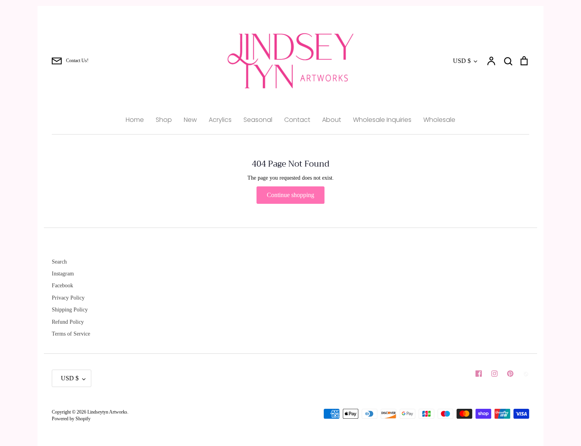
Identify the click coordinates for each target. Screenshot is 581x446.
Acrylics (220, 119)
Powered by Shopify (71, 418)
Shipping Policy (70, 310)
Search (59, 262)
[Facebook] (479, 373)
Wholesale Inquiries (382, 119)
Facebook (62, 285)
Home (135, 119)
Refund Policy (68, 322)
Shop (164, 119)
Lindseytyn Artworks (107, 412)
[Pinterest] (510, 373)
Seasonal (257, 119)
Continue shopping (290, 195)
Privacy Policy (68, 298)
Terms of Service (71, 334)
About (331, 119)
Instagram (63, 274)
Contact (297, 119)
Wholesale (439, 119)
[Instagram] (494, 373)
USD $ (462, 60)
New (190, 119)
